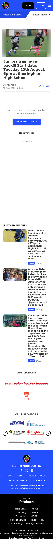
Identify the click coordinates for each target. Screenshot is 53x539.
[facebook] (21, 471)
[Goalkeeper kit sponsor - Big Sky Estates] (36, 423)
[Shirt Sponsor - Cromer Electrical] (17, 443)
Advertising (21, 512)
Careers (34, 512)
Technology (21, 516)
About (35, 509)
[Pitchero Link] (27, 502)
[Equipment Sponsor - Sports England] (36, 443)
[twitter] (26, 471)
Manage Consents (35, 523)
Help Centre (21, 509)
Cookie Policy (15, 523)
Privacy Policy (37, 520)
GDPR (34, 516)
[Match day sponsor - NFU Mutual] (17, 433)
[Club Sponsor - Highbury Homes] (36, 433)
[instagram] (32, 471)
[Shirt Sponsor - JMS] (17, 423)
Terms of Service (17, 520)
